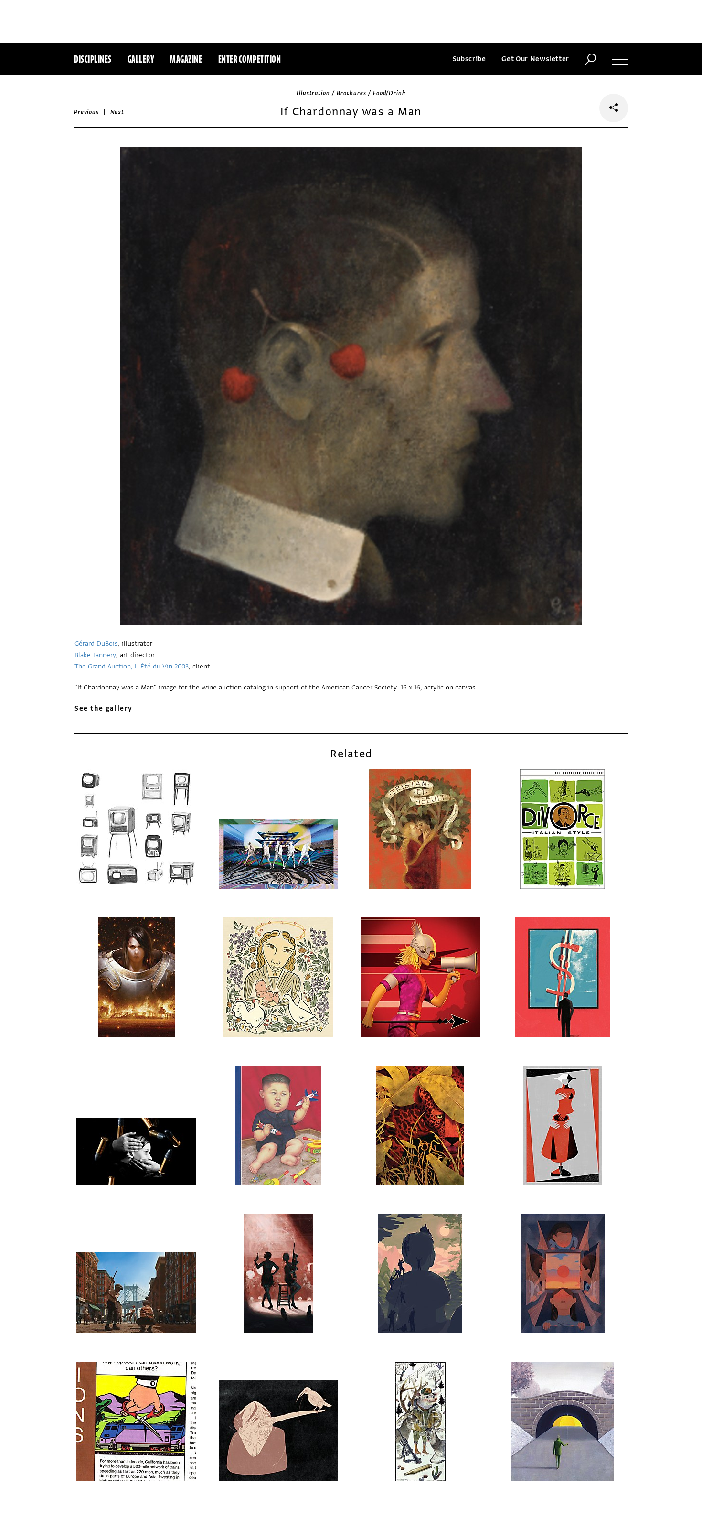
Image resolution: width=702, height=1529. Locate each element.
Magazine (186, 59)
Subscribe (469, 59)
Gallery (141, 59)
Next (117, 112)
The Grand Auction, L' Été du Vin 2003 (131, 666)
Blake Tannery (95, 654)
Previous (86, 112)
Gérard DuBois (96, 643)
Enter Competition (249, 59)
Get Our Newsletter (535, 59)
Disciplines (93, 59)
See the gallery (103, 708)
